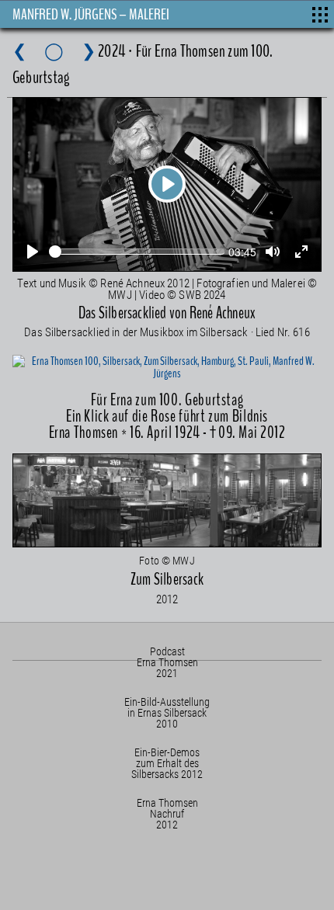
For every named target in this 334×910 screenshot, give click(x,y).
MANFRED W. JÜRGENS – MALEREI (90, 14)
